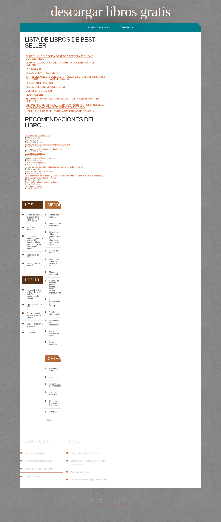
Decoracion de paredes (33, 256)
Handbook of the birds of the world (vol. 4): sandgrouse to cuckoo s (34, 294)
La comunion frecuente (42, 73)
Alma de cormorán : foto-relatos (38, 171)
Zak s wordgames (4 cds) (54, 333)
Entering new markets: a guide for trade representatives (88, 462)
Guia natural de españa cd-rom (38, 461)
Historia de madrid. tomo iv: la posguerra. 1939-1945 (47, 145)
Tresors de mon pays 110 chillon (39, 469)
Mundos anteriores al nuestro (35, 325)
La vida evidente (37, 69)
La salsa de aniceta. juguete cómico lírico (89, 479)
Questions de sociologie (55, 225)
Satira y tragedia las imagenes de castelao (34, 315)
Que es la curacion (39, 91)
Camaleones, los (32, 140)
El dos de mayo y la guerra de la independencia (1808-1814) (34, 218)
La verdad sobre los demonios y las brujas (43, 149)
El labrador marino (39, 83)
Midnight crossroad (53, 273)
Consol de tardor (53, 252)
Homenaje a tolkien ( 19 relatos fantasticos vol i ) (60, 111)
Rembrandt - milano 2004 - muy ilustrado (42, 182)
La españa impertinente (35, 153)
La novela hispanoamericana (37, 136)
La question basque (33, 476)
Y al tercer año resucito (54, 313)
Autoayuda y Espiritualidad (55, 385)
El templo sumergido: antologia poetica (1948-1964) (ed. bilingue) (63, 99)
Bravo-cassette (53, 343)
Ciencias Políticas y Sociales (53, 403)
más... (49, 420)
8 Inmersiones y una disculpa (54, 302)
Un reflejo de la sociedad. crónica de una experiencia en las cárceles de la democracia (65, 77)
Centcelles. (31, 333)
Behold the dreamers (31, 229)
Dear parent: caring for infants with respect (54, 262)
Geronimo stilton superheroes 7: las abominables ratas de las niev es (54, 238)
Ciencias (53, 412)
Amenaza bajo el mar (80, 472)
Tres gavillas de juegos (35, 162)
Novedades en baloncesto (54, 323)
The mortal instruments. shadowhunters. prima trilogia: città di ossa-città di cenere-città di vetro (65, 106)
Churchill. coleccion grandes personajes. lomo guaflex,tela (59, 57)
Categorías (125, 27)
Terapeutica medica (54, 216)
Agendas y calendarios (54, 370)
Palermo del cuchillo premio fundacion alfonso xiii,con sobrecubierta (55, 287)
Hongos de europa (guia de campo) (40, 158)
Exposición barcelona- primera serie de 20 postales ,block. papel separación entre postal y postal (35, 242)
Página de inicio (99, 27)
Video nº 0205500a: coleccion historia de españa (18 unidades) (60, 63)
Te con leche (35, 94)
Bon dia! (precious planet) (36, 453)
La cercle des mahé (33, 187)
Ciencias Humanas (53, 393)
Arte (51, 377)
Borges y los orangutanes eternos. (86, 453)
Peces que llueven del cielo (45, 87)
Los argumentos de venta (34, 264)
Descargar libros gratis (110, 11)
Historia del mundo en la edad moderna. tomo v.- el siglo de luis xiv (54, 167)
